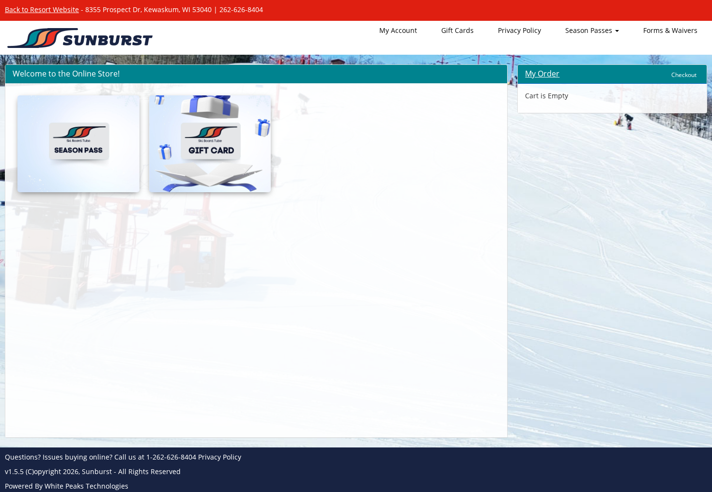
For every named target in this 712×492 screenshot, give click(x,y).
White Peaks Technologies (86, 486)
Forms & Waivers (670, 30)
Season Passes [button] (589, 30)
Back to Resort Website (42, 9)
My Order (542, 73)
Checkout (684, 75)
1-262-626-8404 (171, 456)
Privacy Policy (519, 30)
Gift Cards (457, 30)
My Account (398, 30)
